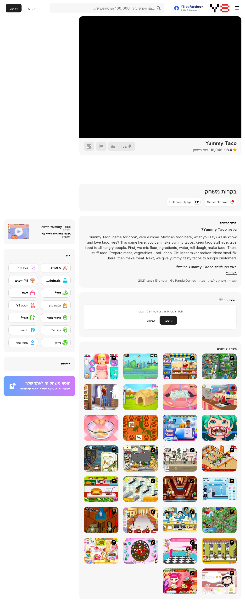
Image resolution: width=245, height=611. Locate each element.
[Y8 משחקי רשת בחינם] (220, 8)
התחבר (32, 8)
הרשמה (168, 320)
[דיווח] (101, 146)
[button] (231, 273)
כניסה (151, 320)
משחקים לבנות (217, 280)
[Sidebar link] (237, 8)
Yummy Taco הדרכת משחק (56, 228)
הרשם (14, 8)
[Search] (159, 8)
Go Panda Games (183, 280)
